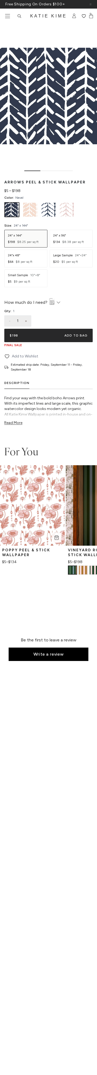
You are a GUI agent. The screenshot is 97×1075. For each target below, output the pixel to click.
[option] (11, 209)
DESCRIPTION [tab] (16, 383)
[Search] (19, 16)
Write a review (48, 654)
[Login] (74, 16)
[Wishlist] (84, 16)
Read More (13, 422)
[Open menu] (7, 16)
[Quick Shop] (56, 537)
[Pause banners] (90, 4)
